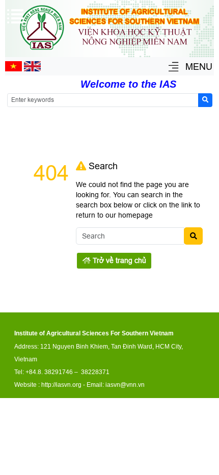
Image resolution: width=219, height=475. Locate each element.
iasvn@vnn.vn (125, 384)
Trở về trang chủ (118, 260)
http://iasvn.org (61, 384)
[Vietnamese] (13, 69)
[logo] (109, 51)
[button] (173, 67)
